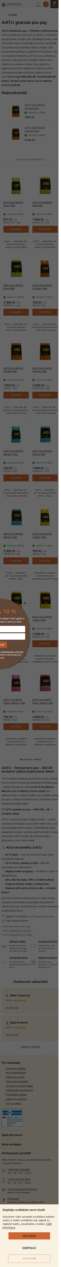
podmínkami (7, 651)
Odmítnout (29, 1248)
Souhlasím (29, 1258)
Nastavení (29, 1236)
